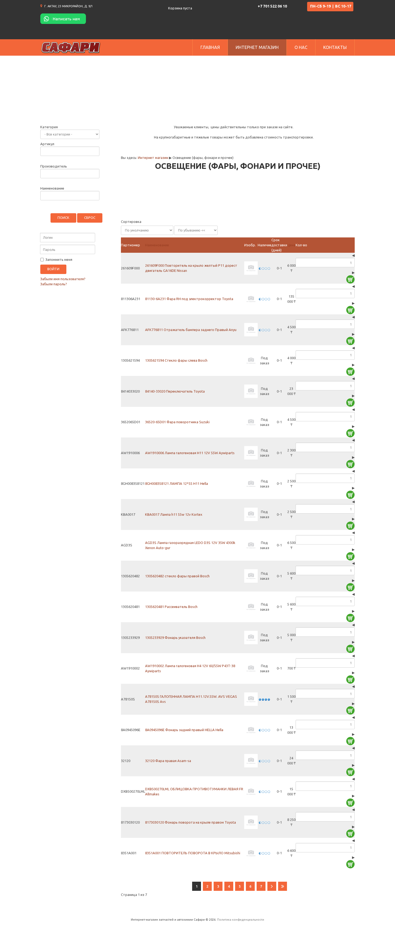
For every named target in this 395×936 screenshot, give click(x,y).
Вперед (271, 886)
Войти (53, 269)
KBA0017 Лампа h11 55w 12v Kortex (173, 514)
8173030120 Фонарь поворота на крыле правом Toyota (190, 822)
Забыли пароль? (53, 284)
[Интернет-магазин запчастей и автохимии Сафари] (70, 47)
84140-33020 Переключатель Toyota (175, 391)
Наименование (157, 245)
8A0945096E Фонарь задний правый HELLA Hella (184, 730)
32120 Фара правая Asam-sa (168, 761)
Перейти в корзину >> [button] (325, 209)
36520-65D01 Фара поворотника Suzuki (177, 422)
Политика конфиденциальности (240, 919)
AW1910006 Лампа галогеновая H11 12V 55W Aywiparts (190, 453)
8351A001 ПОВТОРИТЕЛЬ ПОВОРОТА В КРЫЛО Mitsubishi (192, 853)
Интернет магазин (153, 157)
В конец (282, 886)
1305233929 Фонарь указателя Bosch (175, 637)
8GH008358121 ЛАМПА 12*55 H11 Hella (176, 483)
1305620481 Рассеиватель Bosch (171, 606)
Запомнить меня (58, 259)
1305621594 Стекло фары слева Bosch (176, 360)
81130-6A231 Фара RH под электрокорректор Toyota (189, 299)
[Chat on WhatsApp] (63, 18)
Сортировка (131, 221)
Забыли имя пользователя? (62, 279)
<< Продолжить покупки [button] (155, 209)
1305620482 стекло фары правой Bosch (177, 576)
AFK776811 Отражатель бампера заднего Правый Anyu (190, 330)
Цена (291, 245)
